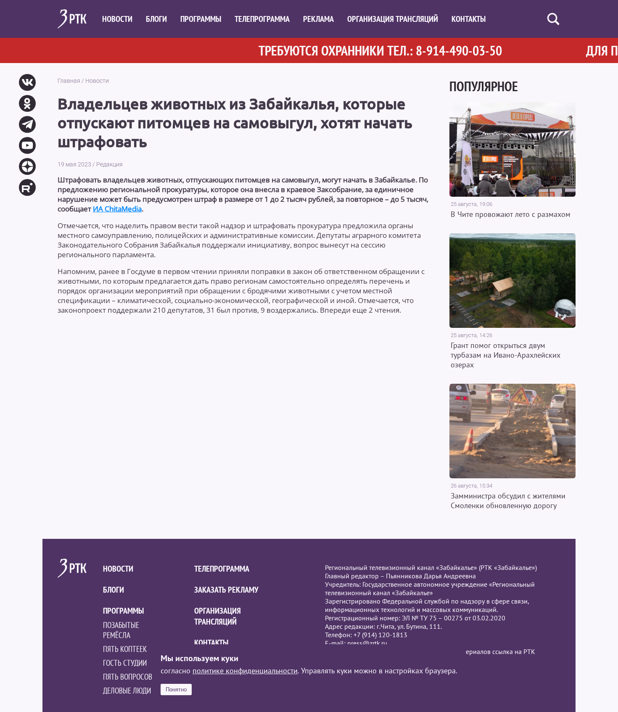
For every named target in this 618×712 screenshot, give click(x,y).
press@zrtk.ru (367, 643)
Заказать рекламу (226, 589)
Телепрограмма (262, 18)
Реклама (318, 18)
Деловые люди (127, 691)
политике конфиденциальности (245, 670)
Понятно (176, 689)
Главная (69, 80)
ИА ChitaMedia (117, 209)
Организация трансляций (392, 18)
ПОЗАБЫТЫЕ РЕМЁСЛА (121, 630)
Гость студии (125, 663)
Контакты (469, 18)
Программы (200, 18)
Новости (117, 18)
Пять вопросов (127, 677)
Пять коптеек (125, 649)
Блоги (156, 18)
